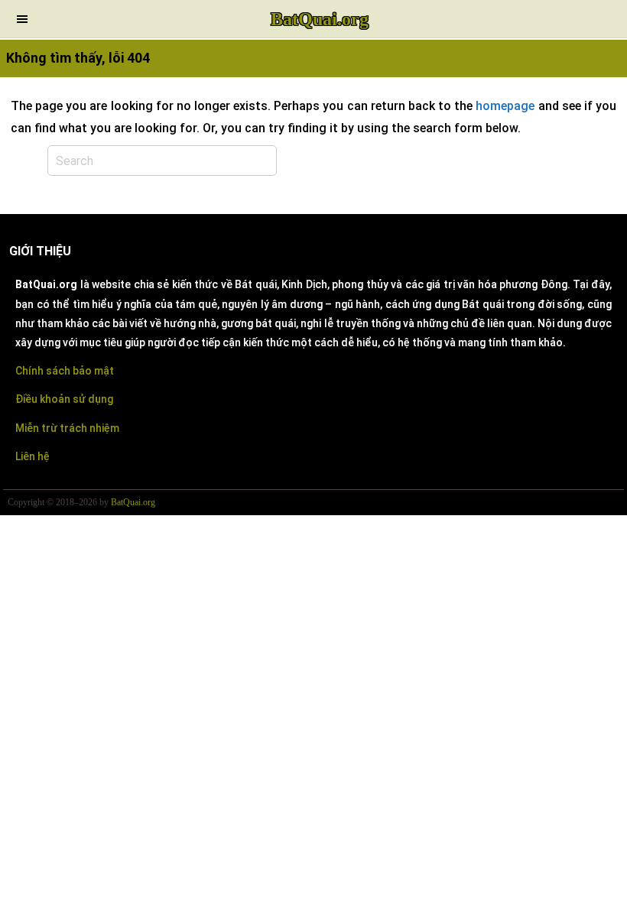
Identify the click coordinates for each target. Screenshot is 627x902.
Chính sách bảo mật (64, 371)
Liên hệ (32, 456)
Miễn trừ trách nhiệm (67, 428)
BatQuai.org (320, 19)
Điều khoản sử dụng (64, 399)
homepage (505, 106)
